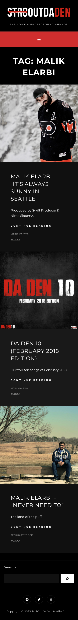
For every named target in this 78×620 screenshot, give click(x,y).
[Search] (67, 578)
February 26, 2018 (22, 535)
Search (10, 567)
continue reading (31, 225)
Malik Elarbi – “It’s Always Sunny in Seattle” (34, 187)
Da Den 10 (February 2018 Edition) (35, 350)
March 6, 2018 (19, 388)
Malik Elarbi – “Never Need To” (37, 501)
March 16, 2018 (20, 234)
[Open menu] (39, 39)
